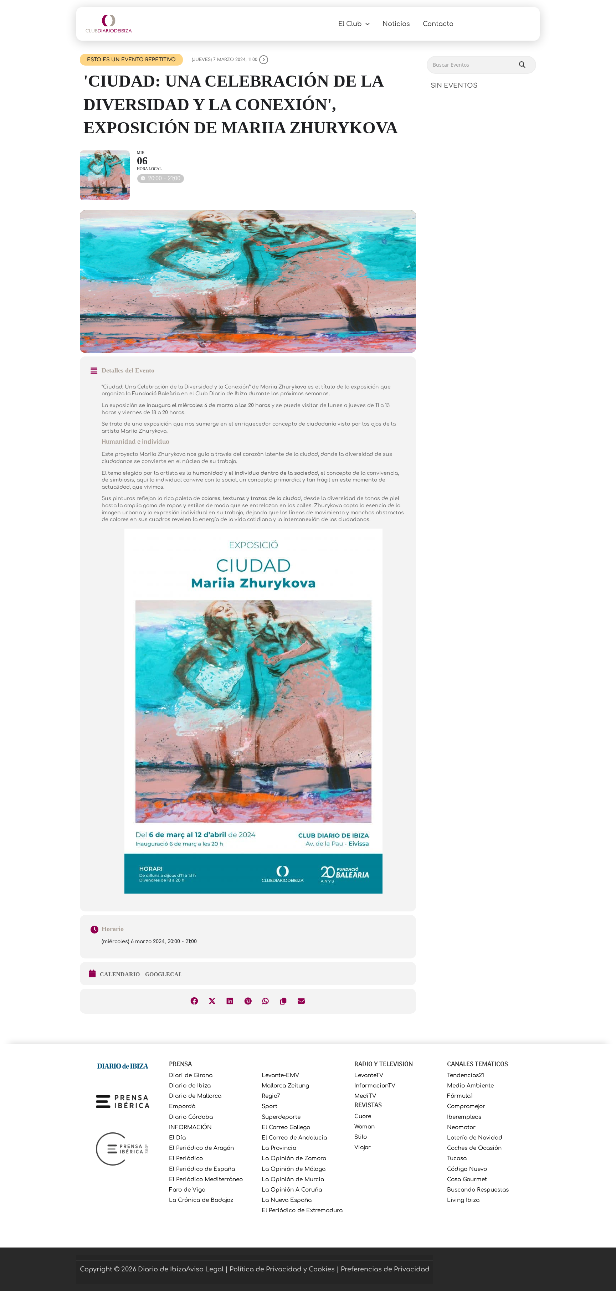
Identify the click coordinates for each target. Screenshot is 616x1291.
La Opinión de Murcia (293, 1179)
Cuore (362, 1116)
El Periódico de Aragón (201, 1148)
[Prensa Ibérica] (122, 1101)
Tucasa (457, 1158)
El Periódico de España (202, 1169)
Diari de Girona (190, 1075)
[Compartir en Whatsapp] (265, 1001)
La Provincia (279, 1148)
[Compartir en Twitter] (212, 1001)
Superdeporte (281, 1117)
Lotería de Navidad (474, 1138)
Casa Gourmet (467, 1179)
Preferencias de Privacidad (385, 1269)
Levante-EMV (280, 1075)
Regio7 (271, 1096)
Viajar (362, 1147)
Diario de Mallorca (195, 1096)
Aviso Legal (205, 1269)
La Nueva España (287, 1200)
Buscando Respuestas (478, 1190)
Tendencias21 (465, 1075)
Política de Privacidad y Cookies (282, 1269)
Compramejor (466, 1106)
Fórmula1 (460, 1096)
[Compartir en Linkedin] (230, 1001)
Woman (364, 1126)
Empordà (182, 1106)
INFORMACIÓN (190, 1127)
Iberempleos (464, 1117)
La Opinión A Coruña (292, 1190)
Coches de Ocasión (474, 1148)
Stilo (360, 1137)
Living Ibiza (463, 1200)
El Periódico (186, 1158)
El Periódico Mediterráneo (206, 1179)
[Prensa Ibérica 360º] (122, 1148)
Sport (269, 1106)
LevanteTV (368, 1075)
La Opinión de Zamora (294, 1158)
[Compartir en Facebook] (194, 1001)
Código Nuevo (467, 1169)
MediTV (365, 1096)
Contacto (438, 23)
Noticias (396, 23)
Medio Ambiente (470, 1085)
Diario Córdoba (191, 1117)
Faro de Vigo (187, 1190)
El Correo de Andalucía (294, 1138)
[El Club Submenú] (367, 24)
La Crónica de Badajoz (201, 1200)
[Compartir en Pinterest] (248, 1001)
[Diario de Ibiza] (122, 1065)
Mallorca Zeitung (285, 1085)
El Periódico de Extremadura (302, 1210)
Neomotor (461, 1127)
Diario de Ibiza (190, 1085)
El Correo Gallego (286, 1127)
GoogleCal (164, 974)
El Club (350, 23)
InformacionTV (374, 1085)
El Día (177, 1138)
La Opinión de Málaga (293, 1169)
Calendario (120, 974)
